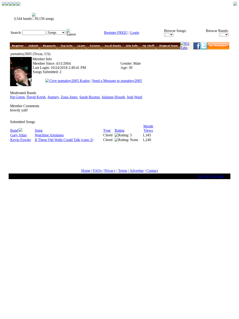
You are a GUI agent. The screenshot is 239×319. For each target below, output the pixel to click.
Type (107, 130)
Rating (119, 130)
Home (85, 171)
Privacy (110, 171)
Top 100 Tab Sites (210, 176)
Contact (152, 171)
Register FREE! (116, 33)
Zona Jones (69, 97)
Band (14, 130)
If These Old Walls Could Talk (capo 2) (64, 140)
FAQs (97, 171)
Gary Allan (18, 135)
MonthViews (148, 128)
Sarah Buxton (89, 97)
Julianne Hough (113, 97)
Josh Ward (134, 97)
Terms (122, 171)
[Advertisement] (145, 16)
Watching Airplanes (49, 135)
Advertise (137, 171)
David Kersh (36, 97)
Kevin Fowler (20, 140)
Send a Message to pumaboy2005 (117, 81)
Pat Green (17, 97)
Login (134, 33)
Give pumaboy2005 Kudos (69, 81)
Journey (53, 97)
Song (38, 130)
